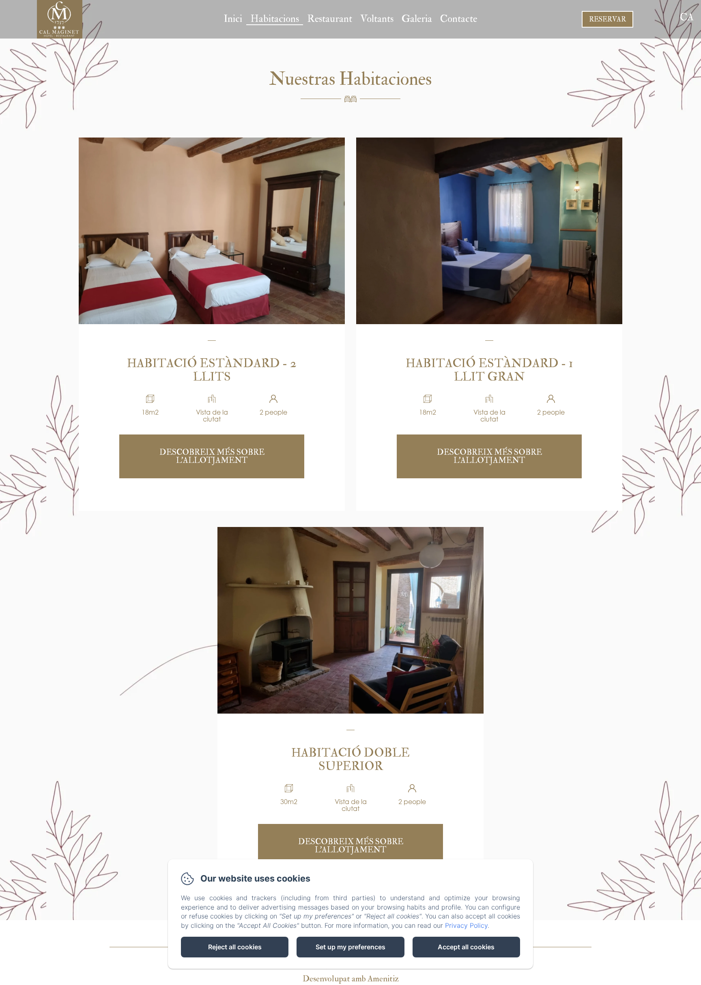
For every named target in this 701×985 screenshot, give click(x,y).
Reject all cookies (235, 947)
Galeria (417, 19)
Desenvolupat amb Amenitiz (351, 978)
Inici (233, 19)
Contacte (458, 19)
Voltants (377, 19)
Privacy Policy (466, 925)
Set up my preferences (350, 947)
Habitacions (274, 19)
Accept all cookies (466, 947)
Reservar (607, 19)
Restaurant (329, 19)
